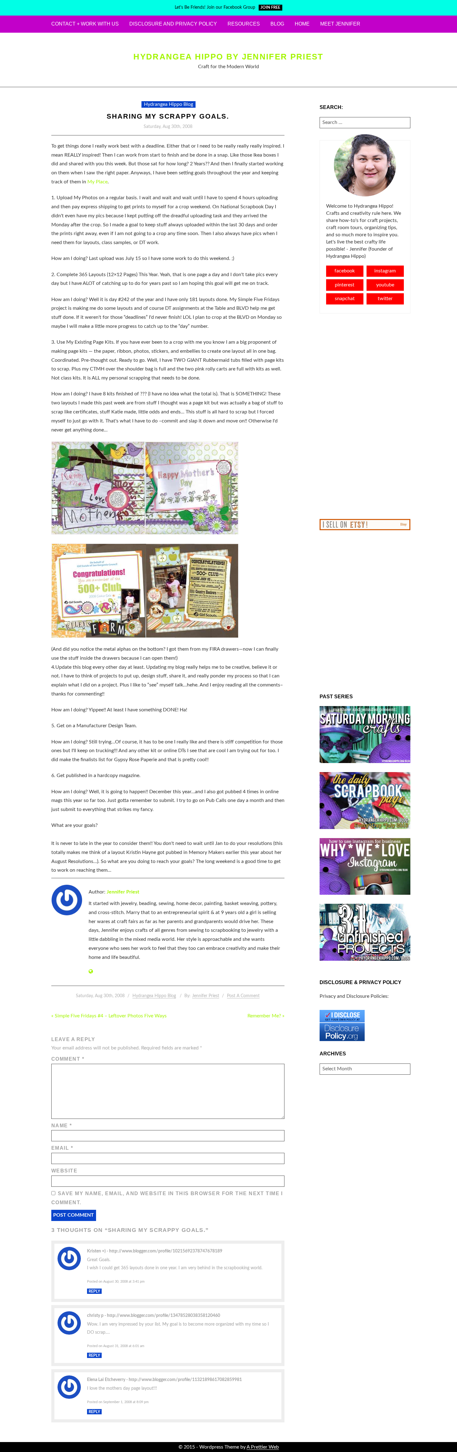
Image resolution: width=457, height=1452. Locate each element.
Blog (277, 23)
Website (64, 1170)
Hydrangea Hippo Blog (168, 104)
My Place (97, 181)
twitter (385, 298)
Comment (67, 1059)
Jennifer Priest (123, 891)
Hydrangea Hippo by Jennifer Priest (228, 56)
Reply (94, 1291)
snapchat (345, 298)
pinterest (344, 284)
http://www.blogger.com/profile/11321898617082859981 (185, 1379)
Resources (244, 23)
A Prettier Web (263, 1447)
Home (302, 23)
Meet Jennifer (340, 23)
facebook (345, 270)
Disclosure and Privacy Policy (173, 23)
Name (61, 1125)
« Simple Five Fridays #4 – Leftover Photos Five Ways (109, 1015)
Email (62, 1148)
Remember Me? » (265, 1015)
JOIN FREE (270, 8)
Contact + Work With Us (85, 23)
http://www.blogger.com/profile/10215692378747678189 (165, 1251)
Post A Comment (243, 996)
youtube (385, 284)
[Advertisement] (365, 416)
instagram (385, 270)
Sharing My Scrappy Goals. (168, 116)
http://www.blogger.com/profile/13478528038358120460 (163, 1315)
